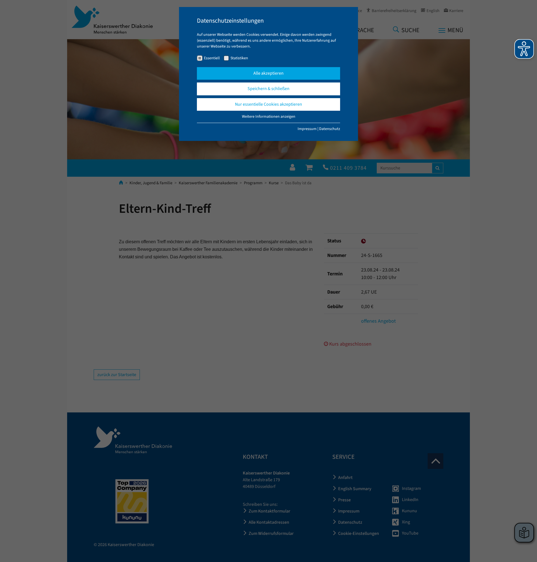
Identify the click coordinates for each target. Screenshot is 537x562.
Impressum (307, 129)
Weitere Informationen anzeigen (268, 116)
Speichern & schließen (268, 89)
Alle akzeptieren (268, 73)
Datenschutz (329, 129)
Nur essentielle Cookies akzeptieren (268, 104)
